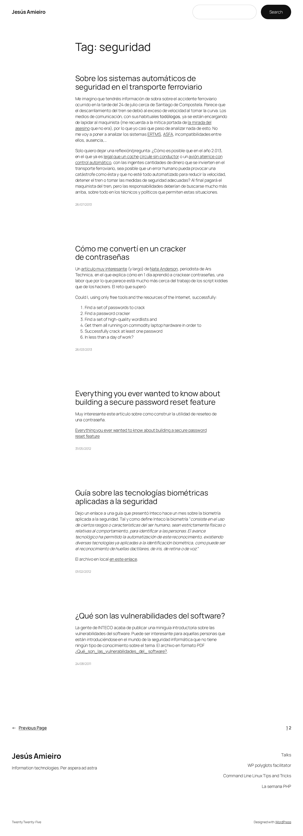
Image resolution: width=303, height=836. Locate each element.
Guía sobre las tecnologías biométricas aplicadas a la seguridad (141, 497)
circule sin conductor (159, 156)
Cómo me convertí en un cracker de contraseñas (130, 253)
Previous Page (29, 728)
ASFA (168, 134)
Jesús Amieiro (28, 11)
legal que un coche (121, 156)
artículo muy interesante (104, 269)
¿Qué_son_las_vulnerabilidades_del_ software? (121, 651)
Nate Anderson (164, 269)
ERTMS (154, 134)
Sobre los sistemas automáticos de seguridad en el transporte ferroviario (138, 82)
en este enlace (123, 559)
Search (276, 12)
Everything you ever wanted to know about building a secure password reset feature (147, 397)
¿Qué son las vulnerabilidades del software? (150, 616)
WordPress (283, 822)
